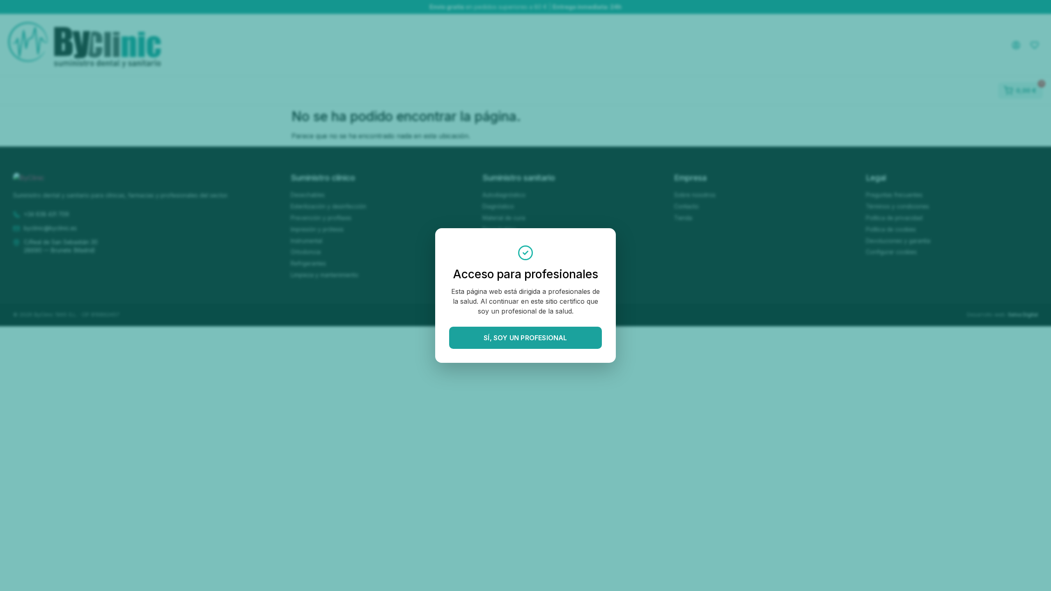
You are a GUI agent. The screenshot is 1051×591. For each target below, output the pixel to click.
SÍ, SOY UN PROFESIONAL (525, 338)
